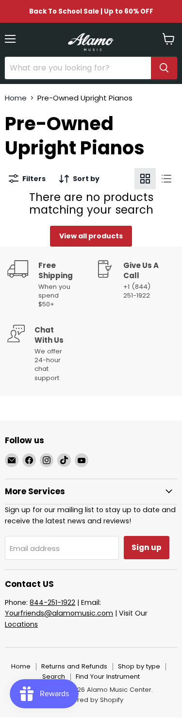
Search (53, 676)
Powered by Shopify (91, 699)
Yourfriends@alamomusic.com (59, 613)
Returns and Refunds (74, 666)
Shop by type (139, 666)
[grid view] (145, 178)
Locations (21, 624)
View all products (91, 236)
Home (16, 98)
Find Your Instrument (108, 676)
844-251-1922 (52, 602)
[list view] (166, 178)
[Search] (164, 68)
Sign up (147, 547)
